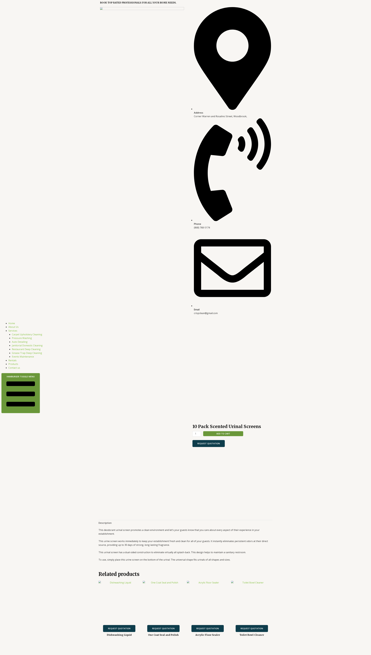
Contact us (14, 367)
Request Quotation (208, 443)
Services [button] (12, 330)
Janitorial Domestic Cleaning (27, 345)
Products (13, 364)
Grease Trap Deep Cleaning (27, 353)
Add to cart (223, 433)
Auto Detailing (20, 341)
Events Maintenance (23, 356)
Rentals (12, 360)
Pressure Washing (22, 338)
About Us (13, 327)
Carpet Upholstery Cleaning (27, 334)
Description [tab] (105, 522)
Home (11, 323)
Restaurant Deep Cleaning (26, 349)
